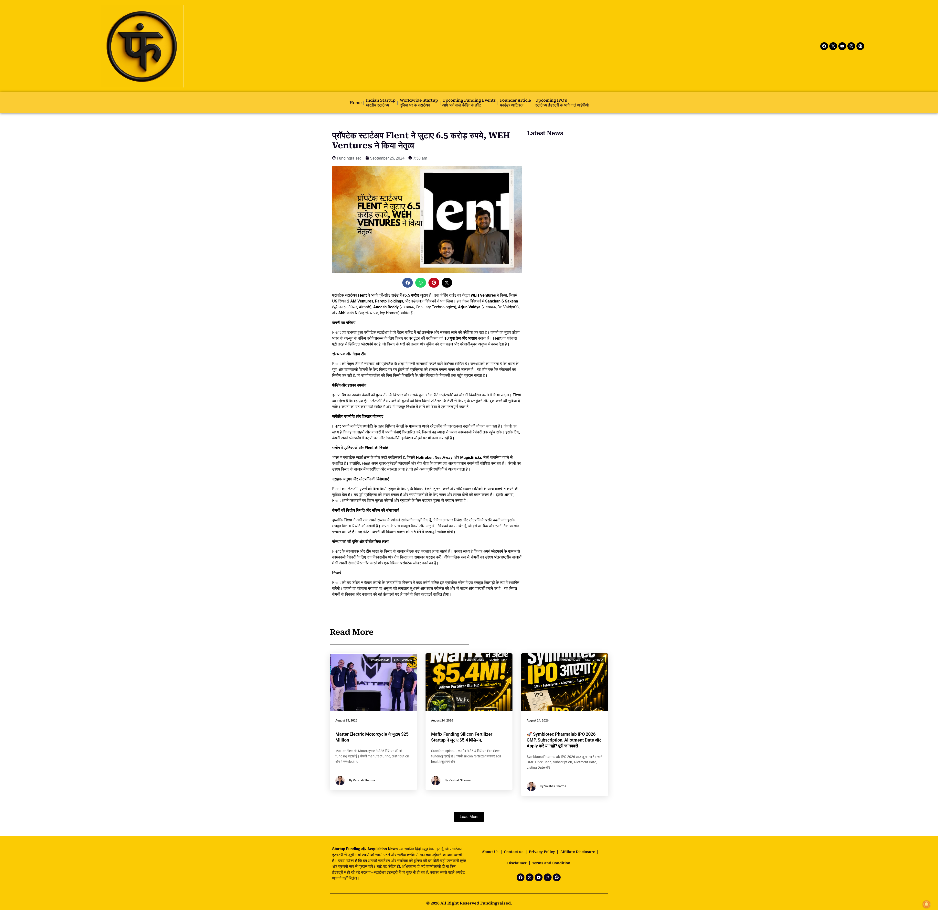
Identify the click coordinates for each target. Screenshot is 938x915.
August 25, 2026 (346, 720)
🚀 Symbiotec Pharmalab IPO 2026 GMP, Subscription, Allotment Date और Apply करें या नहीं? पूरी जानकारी (564, 740)
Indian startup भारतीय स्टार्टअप (380, 103)
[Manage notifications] (926, 904)
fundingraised (379, 659)
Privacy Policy (542, 852)
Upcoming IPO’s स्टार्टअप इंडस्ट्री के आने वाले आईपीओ (562, 103)
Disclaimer (517, 863)
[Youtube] (842, 46)
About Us (490, 852)
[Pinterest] (860, 46)
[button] (407, 283)
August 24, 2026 (442, 720)
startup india (403, 659)
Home (356, 102)
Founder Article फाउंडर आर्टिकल (515, 103)
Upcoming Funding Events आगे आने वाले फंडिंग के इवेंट (469, 103)
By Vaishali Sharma (362, 780)
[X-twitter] (833, 46)
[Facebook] (824, 46)
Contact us (513, 852)
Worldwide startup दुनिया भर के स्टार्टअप (419, 103)
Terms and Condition (551, 863)
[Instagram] (851, 46)
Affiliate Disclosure (577, 852)
